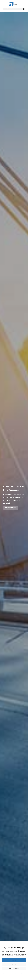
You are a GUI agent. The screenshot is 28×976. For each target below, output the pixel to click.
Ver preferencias (14, 968)
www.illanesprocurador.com (9, 946)
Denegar (14, 964)
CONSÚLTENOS (10, 508)
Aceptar (14, 960)
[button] (25, 943)
